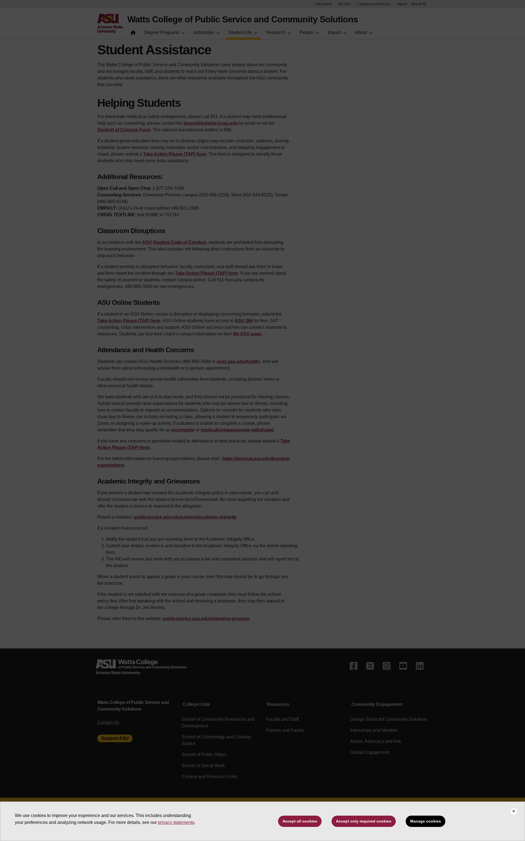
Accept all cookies (299, 821)
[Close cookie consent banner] (514, 811)
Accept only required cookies (363, 821)
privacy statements (176, 822)
